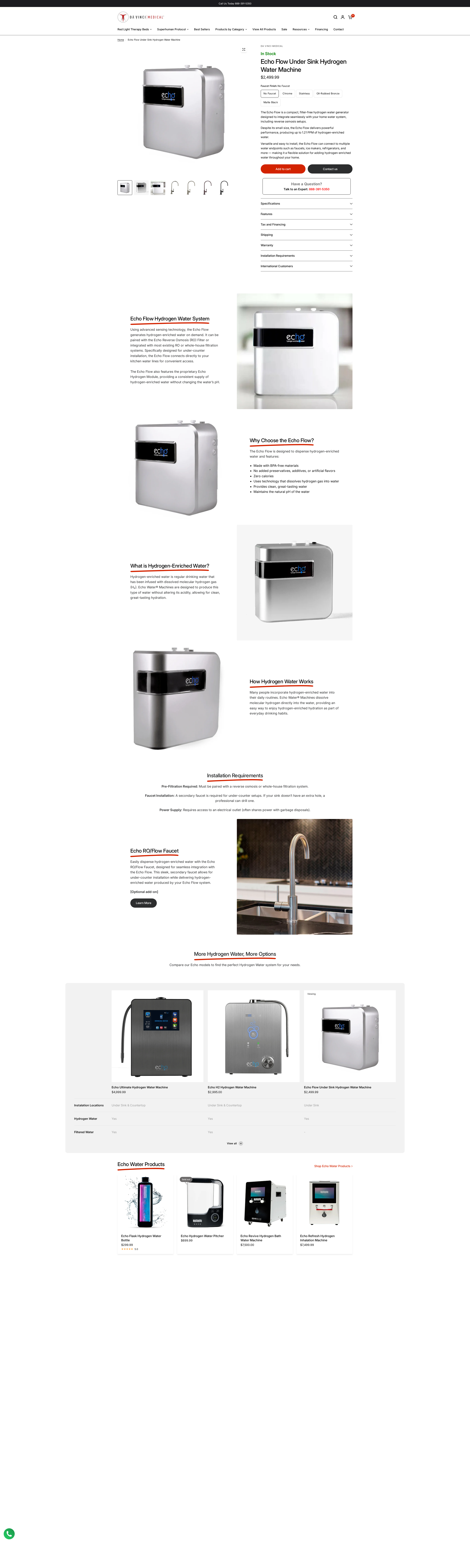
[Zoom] (244, 49)
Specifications (270, 203)
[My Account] (342, 17)
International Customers (277, 266)
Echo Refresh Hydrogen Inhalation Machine (317, 1238)
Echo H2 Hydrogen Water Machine (232, 1087)
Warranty (267, 245)
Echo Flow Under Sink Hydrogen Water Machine (337, 1087)
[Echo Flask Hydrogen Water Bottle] (145, 1202)
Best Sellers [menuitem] (202, 29)
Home (121, 39)
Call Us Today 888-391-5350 (235, 3)
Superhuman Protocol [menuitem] (171, 29)
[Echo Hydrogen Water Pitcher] (205, 1202)
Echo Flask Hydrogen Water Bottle (141, 1238)
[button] (143, 903)
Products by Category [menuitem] (229, 29)
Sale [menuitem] (284, 29)
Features (266, 214)
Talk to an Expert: (307, 189)
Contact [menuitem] (338, 29)
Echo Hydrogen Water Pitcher (202, 1236)
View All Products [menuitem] (264, 29)
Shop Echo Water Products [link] (332, 1166)
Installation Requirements (278, 255)
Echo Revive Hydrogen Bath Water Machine (261, 1238)
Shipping (267, 235)
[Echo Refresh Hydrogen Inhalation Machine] (324, 1202)
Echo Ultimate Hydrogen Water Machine (140, 1087)
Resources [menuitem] (300, 29)
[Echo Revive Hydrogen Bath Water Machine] (265, 1202)
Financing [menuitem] (321, 29)
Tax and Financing (273, 224)
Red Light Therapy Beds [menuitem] (133, 29)
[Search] (335, 17)
